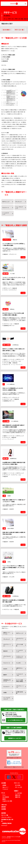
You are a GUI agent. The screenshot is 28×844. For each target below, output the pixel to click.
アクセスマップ (5, 789)
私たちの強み (7, 30)
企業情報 (4, 785)
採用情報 (3, 809)
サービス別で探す (18, 793)
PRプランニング (7, 288)
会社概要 (3, 783)
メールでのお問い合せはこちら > (15, 720)
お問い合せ (4, 804)
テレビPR (12, 577)
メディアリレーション (8, 324)
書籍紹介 (4, 799)
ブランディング (7, 361)
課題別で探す (17, 797)
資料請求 (3, 807)
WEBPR (12, 509)
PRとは (3, 793)
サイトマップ (4, 825)
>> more (23, 257)
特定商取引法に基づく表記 (7, 820)
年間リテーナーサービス (9, 359)
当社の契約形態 (5, 797)
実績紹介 (16, 791)
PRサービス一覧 (19, 19)
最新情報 (3, 813)
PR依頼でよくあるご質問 (7, 801)
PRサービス (11, 19)
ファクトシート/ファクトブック (10, 290)
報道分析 (6, 254)
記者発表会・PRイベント (9, 325)
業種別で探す (17, 795)
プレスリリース (13, 254)
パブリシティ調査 (7, 363)
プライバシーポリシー (6, 817)
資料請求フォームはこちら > (15, 738)
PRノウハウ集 (4, 815)
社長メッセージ (5, 787)
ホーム (5, 19)
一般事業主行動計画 (6, 823)
